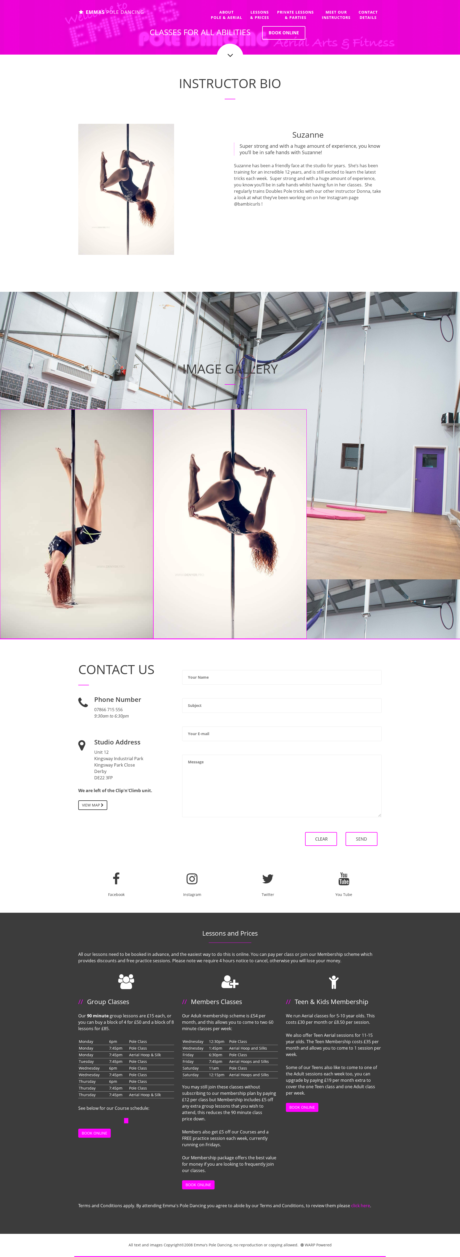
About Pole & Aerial (226, 15)
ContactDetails (368, 15)
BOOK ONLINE (284, 33)
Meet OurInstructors (336, 15)
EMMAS (114, 12)
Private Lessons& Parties (295, 15)
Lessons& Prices (259, 15)
